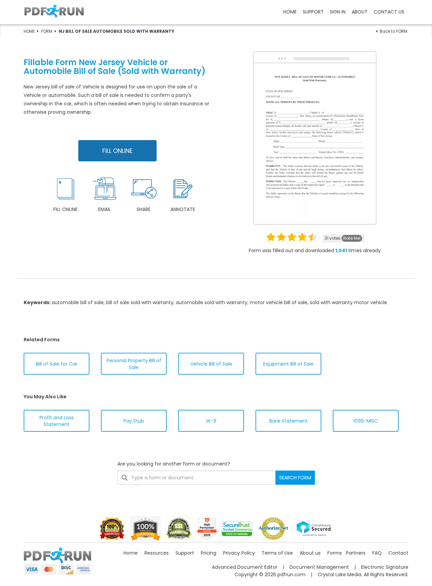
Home (131, 553)
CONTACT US (389, 11)
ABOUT (360, 11)
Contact (398, 553)
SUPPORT (313, 11)
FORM (46, 31)
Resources (156, 553)
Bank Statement (288, 421)
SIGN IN (338, 11)
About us (310, 553)
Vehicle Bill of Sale (211, 364)
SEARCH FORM (295, 477)
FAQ (377, 553)
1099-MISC (365, 421)
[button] (216, 12)
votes (342, 238)
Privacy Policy (239, 553)
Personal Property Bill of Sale (134, 364)
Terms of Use (277, 553)
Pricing (208, 553)
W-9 (211, 421)
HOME (290, 11)
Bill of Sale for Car (56, 364)
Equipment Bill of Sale (288, 364)
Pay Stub (134, 421)
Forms (334, 553)
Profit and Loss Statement (56, 421)
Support (185, 553)
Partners (356, 553)
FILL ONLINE (117, 150)
